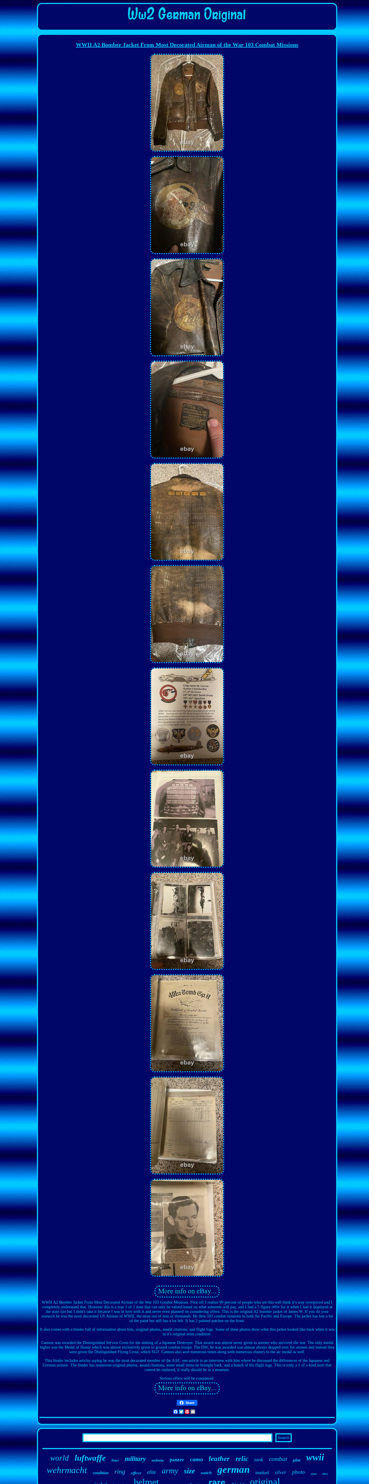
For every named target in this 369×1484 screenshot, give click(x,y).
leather (219, 1458)
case (314, 1473)
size (189, 1471)
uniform (158, 1460)
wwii (315, 1457)
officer (136, 1473)
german (233, 1469)
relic (242, 1458)
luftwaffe (90, 1457)
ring (119, 1471)
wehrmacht (67, 1470)
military (135, 1458)
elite (151, 1472)
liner (115, 1460)
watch (206, 1472)
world (59, 1458)
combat (278, 1458)
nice (325, 1473)
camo (196, 1459)
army (170, 1470)
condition (101, 1473)
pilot (296, 1460)
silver (280, 1472)
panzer (177, 1459)
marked (262, 1472)
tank (258, 1459)
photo (298, 1472)
